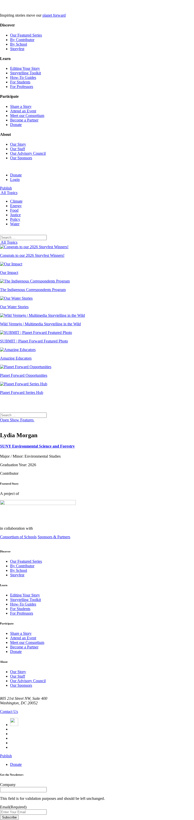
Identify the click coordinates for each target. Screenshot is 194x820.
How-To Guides (23, 77)
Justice (15, 215)
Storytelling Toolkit (25, 73)
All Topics (8, 193)
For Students (20, 82)
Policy (15, 219)
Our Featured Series (26, 35)
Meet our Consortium (27, 115)
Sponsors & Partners (54, 537)
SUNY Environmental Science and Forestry (37, 446)
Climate (16, 201)
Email (13, 807)
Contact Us (9, 711)
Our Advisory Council (28, 153)
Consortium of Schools (18, 537)
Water (14, 224)
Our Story (18, 144)
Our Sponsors (21, 158)
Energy (16, 206)
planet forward (54, 15)
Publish (6, 188)
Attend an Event (23, 111)
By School (18, 44)
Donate (16, 124)
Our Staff (17, 149)
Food (14, 210)
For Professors (21, 86)
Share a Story (21, 106)
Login (15, 179)
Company (8, 784)
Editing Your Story (25, 68)
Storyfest (17, 49)
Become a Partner (24, 120)
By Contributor (22, 40)
